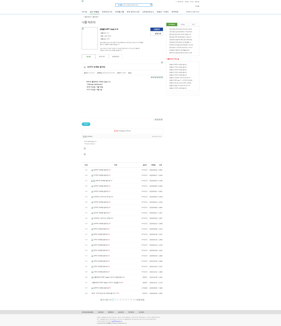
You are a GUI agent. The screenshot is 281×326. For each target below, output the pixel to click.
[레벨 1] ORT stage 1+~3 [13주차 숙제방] (180, 80)
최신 (104, 299)
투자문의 (131, 312)
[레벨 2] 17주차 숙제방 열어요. (178, 67)
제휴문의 (111, 312)
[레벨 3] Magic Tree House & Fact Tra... (180, 85)
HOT (193, 24)
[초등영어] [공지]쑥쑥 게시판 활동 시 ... (180, 42)
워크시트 (102, 56)
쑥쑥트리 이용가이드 (192, 12)
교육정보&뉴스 (148, 12)
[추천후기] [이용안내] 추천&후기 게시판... (181, 45)
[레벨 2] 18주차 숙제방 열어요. (178, 64)
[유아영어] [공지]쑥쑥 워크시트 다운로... (181, 29)
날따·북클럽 (94, 12)
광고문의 (121, 312)
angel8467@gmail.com (116, 321)
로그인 (192, 1)
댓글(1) (86, 124)
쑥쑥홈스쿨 (119, 12)
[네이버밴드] (158, 77)
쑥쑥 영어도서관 (133, 12)
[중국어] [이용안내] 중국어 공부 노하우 (180, 53)
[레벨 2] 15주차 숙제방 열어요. (178, 72)
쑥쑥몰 (197, 6)
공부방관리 (115, 56)
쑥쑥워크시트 (107, 12)
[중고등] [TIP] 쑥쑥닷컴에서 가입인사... (180, 37)
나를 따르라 (87, 17)
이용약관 (100, 312)
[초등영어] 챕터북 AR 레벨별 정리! (179, 50)
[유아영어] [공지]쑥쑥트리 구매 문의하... (181, 32)
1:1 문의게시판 (179, 1)
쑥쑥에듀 (174, 12)
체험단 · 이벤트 (163, 12)
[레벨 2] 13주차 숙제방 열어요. (178, 88)
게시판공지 (171, 24)
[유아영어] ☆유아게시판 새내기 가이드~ (181, 47)
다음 (137, 299)
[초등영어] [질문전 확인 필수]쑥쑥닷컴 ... (181, 39)
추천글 (183, 24)
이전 (109, 299)
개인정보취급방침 (87, 312)
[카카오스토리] (154, 77)
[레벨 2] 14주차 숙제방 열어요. (178, 75)
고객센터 (187, 1)
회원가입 (197, 1)
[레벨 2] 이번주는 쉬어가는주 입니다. (180, 77)
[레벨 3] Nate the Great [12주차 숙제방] (180, 83)
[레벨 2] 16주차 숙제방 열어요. (178, 70)
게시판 (84, 12)
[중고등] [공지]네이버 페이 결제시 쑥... (180, 34)
